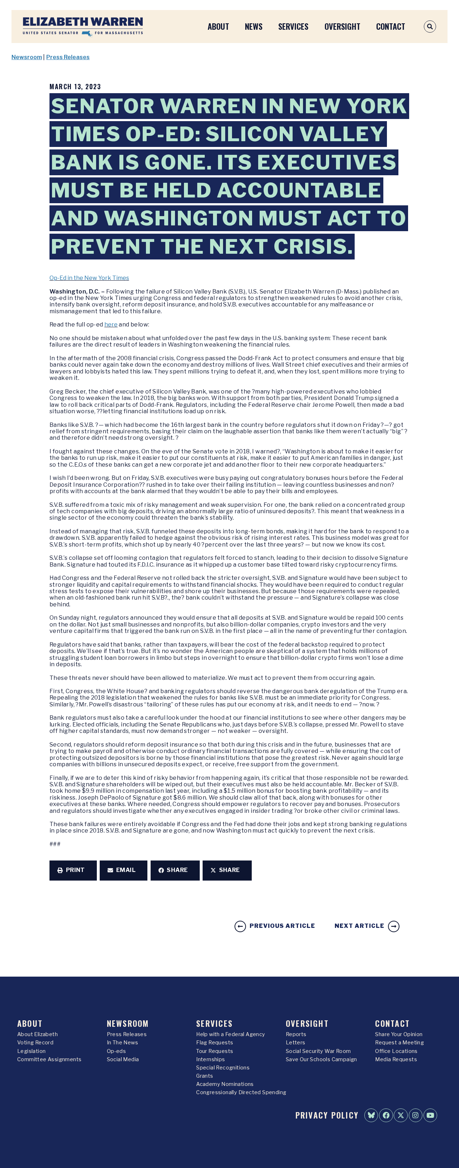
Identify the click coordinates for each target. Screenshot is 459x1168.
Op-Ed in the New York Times (89, 278)
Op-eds (116, 1051)
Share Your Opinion (398, 1034)
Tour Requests (214, 1051)
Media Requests (396, 1059)
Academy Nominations (225, 1084)
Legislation (31, 1051)
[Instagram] (415, 1115)
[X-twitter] (400, 1115)
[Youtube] (430, 1115)
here (111, 324)
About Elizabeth (37, 1034)
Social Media (123, 1059)
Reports (296, 1034)
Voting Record (35, 1042)
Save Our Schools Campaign (321, 1059)
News (253, 26)
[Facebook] (386, 1115)
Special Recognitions (223, 1067)
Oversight (342, 26)
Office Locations (396, 1051)
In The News (122, 1042)
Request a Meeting (399, 1042)
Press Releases (68, 57)
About (218, 26)
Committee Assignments (49, 1059)
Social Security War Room (318, 1051)
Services (293, 26)
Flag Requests (214, 1042)
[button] (73, 870)
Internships (210, 1059)
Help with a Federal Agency (230, 1034)
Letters (296, 1042)
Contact (390, 26)
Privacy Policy (327, 1115)
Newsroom (26, 57)
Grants (204, 1076)
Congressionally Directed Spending (241, 1092)
